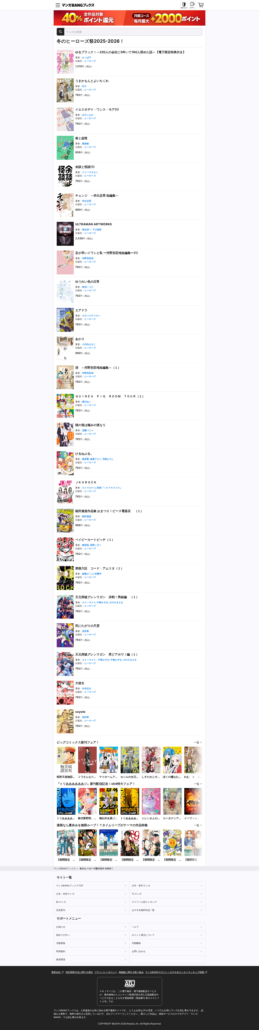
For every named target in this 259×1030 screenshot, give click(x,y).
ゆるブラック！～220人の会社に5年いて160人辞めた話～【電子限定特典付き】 (130, 52)
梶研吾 (85, 545)
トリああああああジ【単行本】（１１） (66, 818)
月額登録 (60, 943)
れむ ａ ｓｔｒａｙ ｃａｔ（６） (193, 777)
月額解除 (136, 943)
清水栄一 (86, 229)
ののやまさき (116, 602)
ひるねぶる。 (84, 453)
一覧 (196, 742)
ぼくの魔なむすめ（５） (172, 777)
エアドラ (81, 310)
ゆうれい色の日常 (87, 281)
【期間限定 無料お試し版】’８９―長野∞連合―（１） (129, 860)
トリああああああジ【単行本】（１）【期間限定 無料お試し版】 (129, 818)
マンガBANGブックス (65, 868)
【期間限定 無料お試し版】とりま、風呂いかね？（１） (172, 860)
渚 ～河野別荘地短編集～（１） (98, 367)
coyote (80, 712)
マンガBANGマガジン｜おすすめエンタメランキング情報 (175, 972)
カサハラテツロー (91, 315)
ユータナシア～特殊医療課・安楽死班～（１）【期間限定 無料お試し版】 (172, 818)
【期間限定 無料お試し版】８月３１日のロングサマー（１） (108, 860)
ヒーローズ (90, 60)
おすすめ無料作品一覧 (143, 910)
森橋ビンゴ (87, 573)
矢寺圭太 (86, 688)
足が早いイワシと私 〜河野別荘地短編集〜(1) (106, 253)
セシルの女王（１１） (128, 777)
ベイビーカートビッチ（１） (95, 539)
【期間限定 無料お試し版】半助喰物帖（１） (193, 860)
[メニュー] (58, 5)
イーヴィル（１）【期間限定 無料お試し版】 (193, 818)
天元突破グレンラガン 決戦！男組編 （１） (107, 597)
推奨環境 (60, 959)
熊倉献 (85, 143)
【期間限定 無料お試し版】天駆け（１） (151, 860)
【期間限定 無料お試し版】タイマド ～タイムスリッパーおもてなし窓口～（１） (87, 860)
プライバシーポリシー (105, 972)
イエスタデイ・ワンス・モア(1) (97, 109)
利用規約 (60, 951)
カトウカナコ (89, 487)
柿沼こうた (87, 286)
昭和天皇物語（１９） (65, 777)
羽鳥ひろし (108, 459)
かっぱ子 (86, 57)
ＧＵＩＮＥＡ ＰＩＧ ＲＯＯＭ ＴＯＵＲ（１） (110, 396)
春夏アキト (95, 459)
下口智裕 (96, 229)
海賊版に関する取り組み (131, 972)
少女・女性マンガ (65, 893)
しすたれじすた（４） (151, 777)
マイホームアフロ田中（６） (108, 777)
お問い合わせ (138, 951)
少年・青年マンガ (141, 885)
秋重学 (98, 573)
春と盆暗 (81, 138)
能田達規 (86, 516)
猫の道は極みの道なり (90, 425)
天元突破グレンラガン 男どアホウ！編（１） (107, 654)
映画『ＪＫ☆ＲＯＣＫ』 (109, 487)
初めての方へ (63, 935)
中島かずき (102, 602)
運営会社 (56, 972)
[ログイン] (192, 5)
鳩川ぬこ (86, 401)
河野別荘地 (87, 258)
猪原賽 (85, 459)
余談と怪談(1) (85, 167)
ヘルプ (135, 926)
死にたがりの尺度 (87, 626)
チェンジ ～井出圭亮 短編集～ (97, 195)
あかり (79, 339)
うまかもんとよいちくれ (92, 81)
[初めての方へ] (184, 5)
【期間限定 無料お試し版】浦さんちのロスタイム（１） (66, 860)
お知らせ (60, 926)
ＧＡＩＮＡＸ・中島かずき (95, 659)
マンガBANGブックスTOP (69, 885)
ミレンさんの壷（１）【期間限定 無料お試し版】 (151, 818)
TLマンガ (136, 893)
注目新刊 (60, 910)
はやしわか (87, 114)
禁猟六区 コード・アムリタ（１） (99, 568)
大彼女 (79, 683)
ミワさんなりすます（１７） (87, 777)
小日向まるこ (89, 344)
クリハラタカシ (90, 172)
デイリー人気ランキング (144, 901)
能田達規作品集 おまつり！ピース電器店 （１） (109, 511)
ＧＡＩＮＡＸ (89, 602)
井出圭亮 (86, 200)
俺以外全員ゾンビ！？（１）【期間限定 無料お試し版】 (108, 818)
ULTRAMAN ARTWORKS (93, 224)
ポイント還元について (143, 935)
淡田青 (85, 631)
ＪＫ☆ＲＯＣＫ (86, 482)
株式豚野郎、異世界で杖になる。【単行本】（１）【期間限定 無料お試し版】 (87, 818)
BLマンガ (61, 901)
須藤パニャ (87, 430)
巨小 (84, 86)
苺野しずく (95, 545)
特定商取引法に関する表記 (79, 972)
